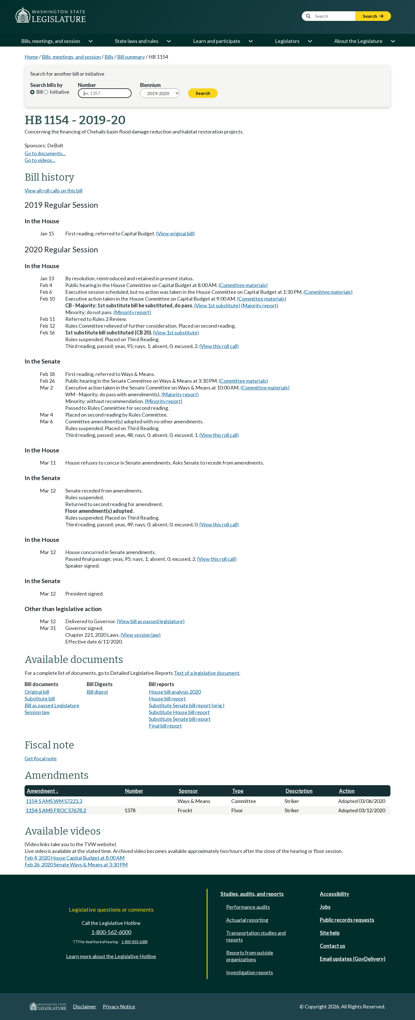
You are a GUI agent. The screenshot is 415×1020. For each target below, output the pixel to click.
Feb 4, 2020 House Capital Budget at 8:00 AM (74, 858)
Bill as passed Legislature (52, 705)
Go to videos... (40, 160)
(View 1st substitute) (217, 305)
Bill (39, 92)
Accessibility (334, 894)
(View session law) (141, 635)
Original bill (37, 692)
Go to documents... (45, 153)
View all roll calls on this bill (53, 190)
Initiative (59, 92)
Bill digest (97, 692)
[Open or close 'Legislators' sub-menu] (309, 41)
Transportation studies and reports (256, 936)
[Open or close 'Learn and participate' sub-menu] (250, 41)
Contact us (332, 946)
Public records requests (347, 920)
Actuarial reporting (247, 920)
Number (87, 85)
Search (370, 16)
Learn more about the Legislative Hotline (111, 956)
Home (31, 57)
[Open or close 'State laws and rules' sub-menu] (168, 41)
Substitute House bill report (179, 712)
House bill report (167, 698)
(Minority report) (132, 312)
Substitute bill (40, 698)
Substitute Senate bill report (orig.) (186, 705)
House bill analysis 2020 (175, 692)
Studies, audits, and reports (252, 894)
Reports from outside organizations (249, 955)
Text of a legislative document (206, 673)
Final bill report (165, 726)
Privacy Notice (119, 1006)
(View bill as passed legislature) (151, 621)
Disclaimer (84, 1006)
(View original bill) (175, 233)
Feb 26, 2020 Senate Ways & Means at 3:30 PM (76, 864)
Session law (37, 712)
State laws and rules (136, 41)
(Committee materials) (243, 285)
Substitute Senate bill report (180, 719)
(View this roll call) (219, 346)
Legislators (287, 41)
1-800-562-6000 (111, 932)
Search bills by (46, 85)
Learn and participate (216, 41)
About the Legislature (358, 41)
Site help (330, 933)
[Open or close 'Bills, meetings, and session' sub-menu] (90, 41)
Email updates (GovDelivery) (352, 959)
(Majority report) (259, 305)
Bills (108, 57)
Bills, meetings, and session (50, 41)
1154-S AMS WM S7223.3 (54, 801)
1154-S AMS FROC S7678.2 (56, 810)
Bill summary (131, 57)
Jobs (325, 907)
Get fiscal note (41, 758)
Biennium (150, 85)
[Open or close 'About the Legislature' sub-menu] (392, 41)
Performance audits (248, 907)
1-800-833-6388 (134, 942)
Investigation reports (249, 972)
